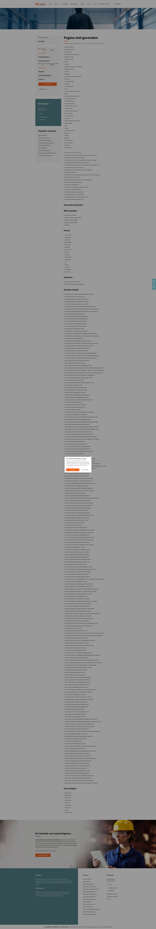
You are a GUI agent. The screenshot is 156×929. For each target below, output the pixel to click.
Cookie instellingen (84, 469)
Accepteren (73, 469)
